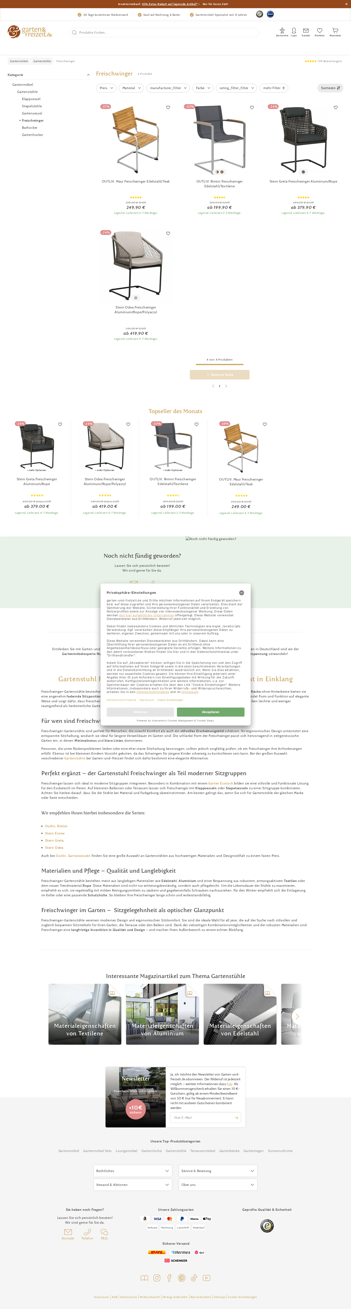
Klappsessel (31, 99)
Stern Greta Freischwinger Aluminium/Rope (303, 181)
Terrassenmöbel (202, 1151)
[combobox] (330, 88)
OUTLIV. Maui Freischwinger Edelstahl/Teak (136, 181)
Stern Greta (54, 840)
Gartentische (152, 1151)
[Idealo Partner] (270, 14)
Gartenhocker (32, 135)
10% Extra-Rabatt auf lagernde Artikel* (169, 4)
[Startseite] (30, 32)
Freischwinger (33, 120)
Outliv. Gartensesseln (73, 856)
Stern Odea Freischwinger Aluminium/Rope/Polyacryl (136, 309)
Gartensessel (32, 113)
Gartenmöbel (22, 84)
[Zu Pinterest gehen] (182, 1278)
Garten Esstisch (220, 783)
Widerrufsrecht (150, 1297)
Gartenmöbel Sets (97, 1151)
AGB (114, 1297)
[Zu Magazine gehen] (144, 1278)
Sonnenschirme (280, 1151)
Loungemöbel (127, 1151)
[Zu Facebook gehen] (169, 1278)
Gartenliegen (254, 1151)
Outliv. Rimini (56, 826)
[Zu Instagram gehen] (157, 1278)
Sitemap (219, 1297)
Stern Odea (54, 847)
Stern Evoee (55, 833)
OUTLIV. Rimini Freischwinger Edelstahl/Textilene (220, 183)
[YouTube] (206, 1278)
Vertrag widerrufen (175, 1297)
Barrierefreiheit (201, 1297)
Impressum (101, 1297)
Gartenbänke (229, 1151)
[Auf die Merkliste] (168, 107)
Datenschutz (128, 1297)
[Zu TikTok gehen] (194, 1278)
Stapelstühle (32, 106)
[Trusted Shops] (259, 14)
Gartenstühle (27, 92)
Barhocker (29, 127)
